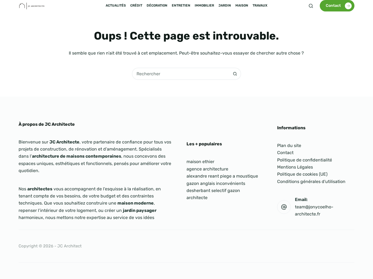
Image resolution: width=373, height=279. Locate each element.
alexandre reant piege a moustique (222, 176)
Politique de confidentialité (304, 160)
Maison (241, 5)
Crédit (136, 5)
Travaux (260, 5)
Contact (333, 5)
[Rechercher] (311, 6)
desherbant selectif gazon (213, 190)
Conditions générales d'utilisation (311, 181)
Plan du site (289, 145)
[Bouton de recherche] (235, 73)
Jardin (224, 5)
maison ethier (200, 161)
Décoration (157, 5)
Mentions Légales (295, 167)
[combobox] (180, 74)
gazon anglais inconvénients (216, 183)
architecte (197, 197)
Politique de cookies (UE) (302, 174)
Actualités (116, 5)
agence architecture (207, 169)
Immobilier (204, 5)
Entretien (181, 5)
